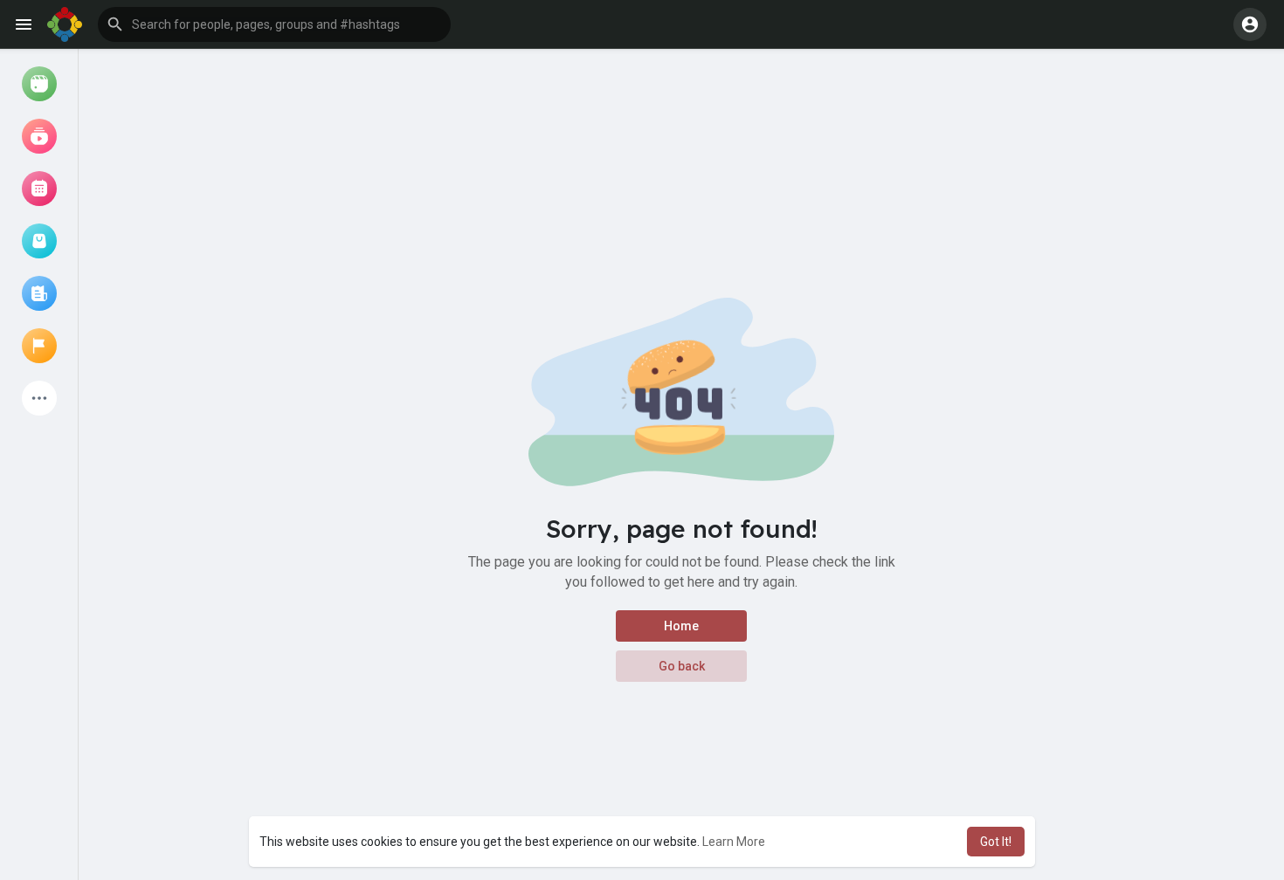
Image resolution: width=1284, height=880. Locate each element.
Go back (682, 666)
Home (681, 626)
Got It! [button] (995, 842)
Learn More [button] (733, 842)
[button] (274, 24)
